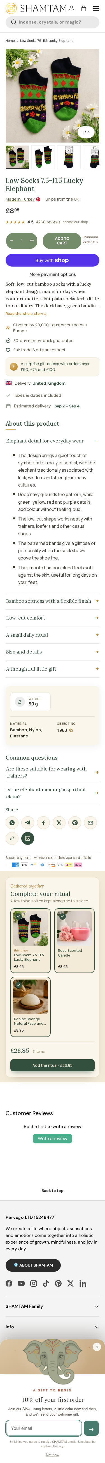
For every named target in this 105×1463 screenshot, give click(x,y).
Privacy (58, 1446)
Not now (52, 1454)
